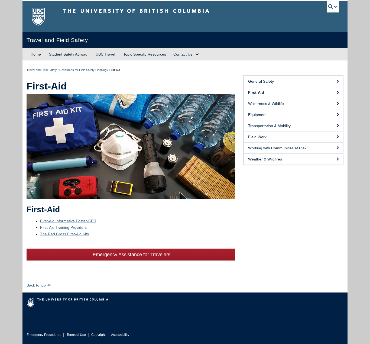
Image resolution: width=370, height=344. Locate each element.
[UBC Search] (333, 6)
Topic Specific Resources (144, 54)
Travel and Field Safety (42, 70)
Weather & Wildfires (265, 159)
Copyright (98, 335)
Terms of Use (76, 335)
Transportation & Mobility (269, 126)
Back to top (37, 285)
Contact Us (182, 54)
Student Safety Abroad (68, 54)
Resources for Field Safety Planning (82, 70)
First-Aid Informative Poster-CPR (68, 221)
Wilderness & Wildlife (266, 103)
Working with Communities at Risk (277, 148)
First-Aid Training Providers (63, 227)
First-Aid (256, 92)
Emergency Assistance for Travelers (130, 254)
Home (36, 54)
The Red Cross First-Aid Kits (64, 234)
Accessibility (120, 335)
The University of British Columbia (38, 16)
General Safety (261, 81)
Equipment (257, 114)
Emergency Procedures (44, 335)
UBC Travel (105, 54)
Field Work (257, 137)
